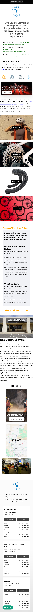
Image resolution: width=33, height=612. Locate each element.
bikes (30, 101)
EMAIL (23, 519)
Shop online (11, 31)
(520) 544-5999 (25, 42)
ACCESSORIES (16, 181)
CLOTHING (16, 128)
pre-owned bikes (5, 104)
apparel (14, 104)
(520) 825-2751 (8, 49)
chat (2, 69)
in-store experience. (17, 35)
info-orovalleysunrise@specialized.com (15, 57)
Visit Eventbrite (16, 419)
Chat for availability (7, 92)
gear (21, 104)
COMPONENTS (16, 154)
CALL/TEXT (10, 519)
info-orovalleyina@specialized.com (13, 44)
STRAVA (17, 440)
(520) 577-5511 (25, 54)
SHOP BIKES (17, 208)
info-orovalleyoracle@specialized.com (14, 51)
